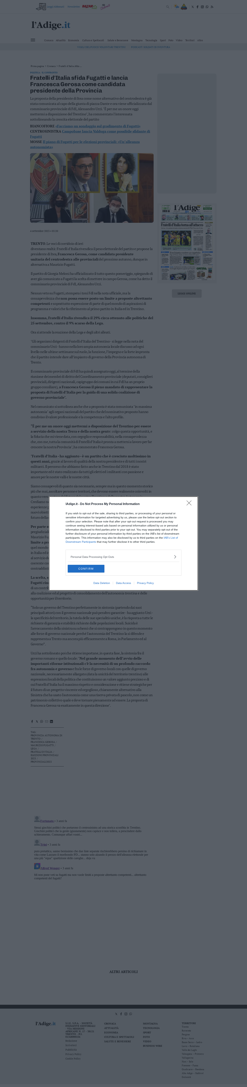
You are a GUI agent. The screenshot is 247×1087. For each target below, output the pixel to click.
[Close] (190, 504)
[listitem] (123, 557)
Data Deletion (101, 583)
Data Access (123, 583)
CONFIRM (86, 568)
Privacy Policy (145, 583)
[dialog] (123, 543)
